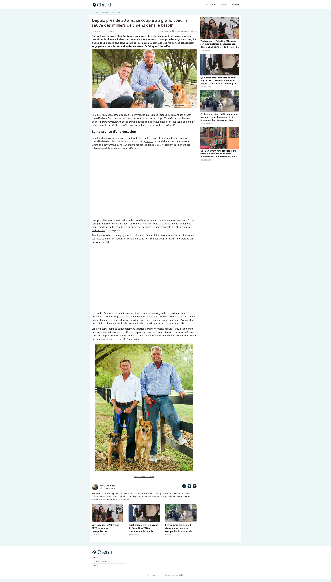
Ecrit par (166, 31)
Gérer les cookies (177, 575)
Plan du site (151, 575)
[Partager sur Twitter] (189, 487)
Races (224, 4)
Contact (95, 565)
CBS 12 (149, 141)
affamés (133, 148)
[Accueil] (103, 4)
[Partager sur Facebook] (184, 487)
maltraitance (98, 230)
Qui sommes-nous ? (101, 561)
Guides (235, 4)
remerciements (175, 313)
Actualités (210, 4)
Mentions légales (163, 575)
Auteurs (95, 557)
